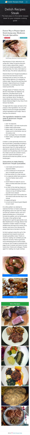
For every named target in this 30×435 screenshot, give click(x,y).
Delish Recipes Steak (15, 2)
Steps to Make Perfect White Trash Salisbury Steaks (12, 415)
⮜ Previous (15, 275)
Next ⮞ (15, 297)
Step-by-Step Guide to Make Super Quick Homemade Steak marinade (15, 264)
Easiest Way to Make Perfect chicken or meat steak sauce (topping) (13, 355)
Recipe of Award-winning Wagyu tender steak (13, 375)
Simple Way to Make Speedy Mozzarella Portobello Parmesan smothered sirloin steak (13, 395)
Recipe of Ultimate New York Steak (15, 315)
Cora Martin (7, 37)
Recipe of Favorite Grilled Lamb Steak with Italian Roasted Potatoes (14, 335)
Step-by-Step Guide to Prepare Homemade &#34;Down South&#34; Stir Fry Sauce (15, 286)
